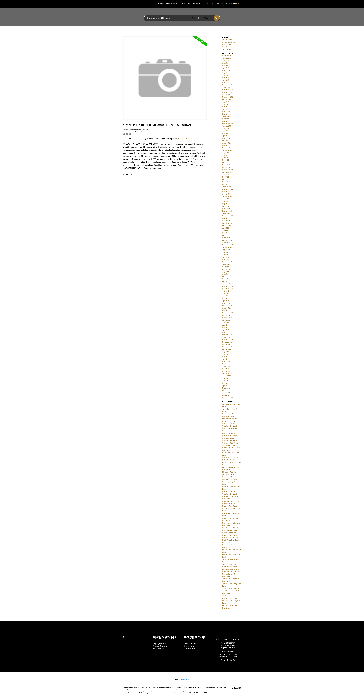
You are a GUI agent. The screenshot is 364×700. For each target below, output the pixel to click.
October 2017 (226, 269)
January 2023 (226, 143)
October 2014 (226, 344)
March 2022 (226, 165)
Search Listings (158, 648)
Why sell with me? (190, 644)
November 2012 (227, 398)
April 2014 (225, 359)
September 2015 (227, 318)
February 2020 (227, 211)
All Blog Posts (227, 39)
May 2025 (225, 77)
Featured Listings (214, 3)
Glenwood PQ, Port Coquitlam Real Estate (140, 131)
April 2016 (225, 301)
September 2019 (227, 223)
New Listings (226, 44)
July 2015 (225, 322)
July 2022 (225, 155)
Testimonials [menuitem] (198, 3)
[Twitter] (224, 660)
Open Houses (227, 47)
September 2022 (227, 150)
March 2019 (226, 237)
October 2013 (226, 371)
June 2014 (225, 354)
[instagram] (227, 660)
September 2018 (227, 247)
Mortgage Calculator (160, 646)
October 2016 (226, 291)
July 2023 (225, 128)
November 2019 (227, 218)
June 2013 (225, 381)
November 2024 (227, 92)
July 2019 (225, 228)
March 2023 (226, 138)
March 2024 (226, 111)
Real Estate (226, 542)
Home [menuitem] (160, 3)
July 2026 (225, 60)
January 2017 (226, 284)
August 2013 (226, 376)
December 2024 (227, 90)
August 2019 (226, 225)
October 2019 (226, 221)
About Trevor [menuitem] (171, 3)
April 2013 (225, 386)
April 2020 (225, 206)
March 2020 (226, 208)
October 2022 (226, 148)
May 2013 (225, 383)
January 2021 (226, 187)
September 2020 (227, 196)
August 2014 (226, 349)
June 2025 (225, 75)
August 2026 (226, 58)
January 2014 (226, 366)
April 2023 (225, 136)
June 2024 (225, 104)
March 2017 (226, 279)
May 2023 (225, 133)
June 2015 (225, 325)
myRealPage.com (185, 679)
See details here (185, 139)
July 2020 (225, 201)
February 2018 (227, 262)
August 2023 (226, 126)
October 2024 (226, 94)
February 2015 (227, 335)
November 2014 (227, 342)
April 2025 (225, 80)
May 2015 (225, 327)
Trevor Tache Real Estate (230, 588)
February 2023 (227, 141)
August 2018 (226, 250)
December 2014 (227, 339)
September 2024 (227, 97)
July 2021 (225, 174)
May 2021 (225, 177)
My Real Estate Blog (229, 42)
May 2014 (225, 356)
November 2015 (227, 313)
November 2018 (227, 245)
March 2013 (226, 388)
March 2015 (226, 332)
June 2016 (225, 296)
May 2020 (225, 204)
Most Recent (226, 56)
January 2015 (226, 337)
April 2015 (225, 330)
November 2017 (227, 267)
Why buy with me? (159, 644)
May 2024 (225, 106)
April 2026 (225, 68)
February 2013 (227, 390)
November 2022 (227, 145)
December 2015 (227, 310)
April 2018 (225, 257)
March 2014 (226, 361)
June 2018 (225, 254)
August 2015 (226, 320)
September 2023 (227, 123)
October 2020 (226, 194)
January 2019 (226, 242)
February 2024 (227, 114)
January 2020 (226, 213)
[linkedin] (230, 660)
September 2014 (227, 347)
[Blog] (234, 660)
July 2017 (225, 272)
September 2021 (227, 170)
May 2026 (225, 65)
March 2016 (226, 303)
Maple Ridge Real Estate (230, 501)
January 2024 (226, 116)
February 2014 (227, 364)
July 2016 (225, 293)
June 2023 (225, 131)
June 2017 (225, 274)
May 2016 (225, 298)
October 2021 (226, 167)
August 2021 (226, 172)
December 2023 (227, 119)
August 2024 (226, 99)
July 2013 (225, 378)
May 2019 (225, 233)
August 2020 (226, 199)
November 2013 (227, 368)
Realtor (224, 547)
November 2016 (227, 288)
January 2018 (226, 264)
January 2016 (226, 308)
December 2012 (227, 395)
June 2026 (225, 63)
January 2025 (226, 87)
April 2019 (225, 235)
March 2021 (226, 182)
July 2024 (225, 102)
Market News (232, 3)
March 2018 (226, 259)
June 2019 (225, 230)
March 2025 (226, 82)
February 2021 (227, 184)
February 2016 (227, 305)
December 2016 (227, 286)
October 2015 (226, 315)
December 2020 (227, 189)
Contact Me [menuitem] (185, 3)
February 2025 (227, 85)
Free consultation (189, 648)
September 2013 (227, 373)
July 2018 (225, 252)
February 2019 (227, 240)
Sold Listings (226, 49)
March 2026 (226, 70)
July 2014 (225, 352)
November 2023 (227, 121)
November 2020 (227, 191)
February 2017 (227, 281)
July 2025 (225, 73)
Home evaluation (189, 646)
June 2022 (225, 157)
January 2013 (226, 393)
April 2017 (225, 276)
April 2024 (225, 109)
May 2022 (225, 160)
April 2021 (225, 179)
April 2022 (225, 162)
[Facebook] (221, 660)
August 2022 (226, 153)
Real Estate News (228, 545)
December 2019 (227, 216)
